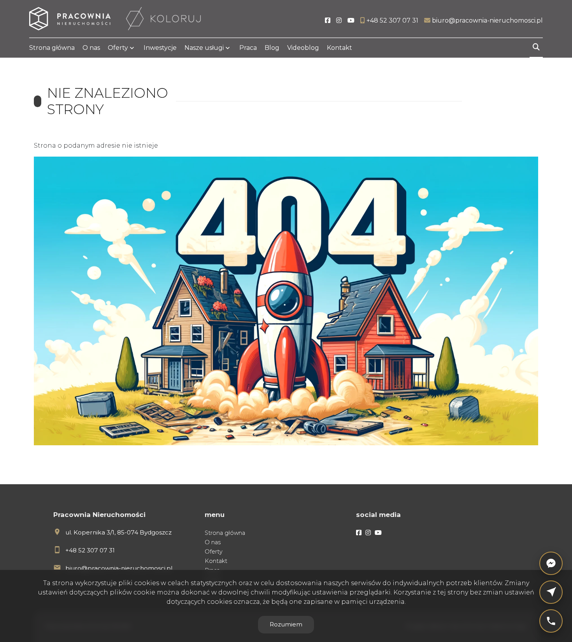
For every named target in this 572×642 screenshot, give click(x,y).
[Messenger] (551, 563)
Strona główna (52, 47)
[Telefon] (551, 621)
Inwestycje (160, 47)
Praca (248, 47)
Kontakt (339, 47)
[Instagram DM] (551, 592)
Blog (272, 47)
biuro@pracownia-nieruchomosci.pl (118, 568)
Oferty (118, 47)
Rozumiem (286, 624)
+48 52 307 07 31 (90, 550)
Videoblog (303, 47)
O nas (91, 47)
